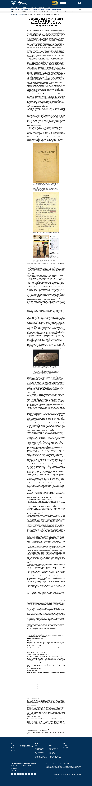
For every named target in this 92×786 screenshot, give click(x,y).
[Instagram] (20, 774)
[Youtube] (18, 774)
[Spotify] (32, 774)
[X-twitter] (15, 774)
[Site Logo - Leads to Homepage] (20, 3)
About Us (17, 7)
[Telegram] (23, 774)
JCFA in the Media (33, 7)
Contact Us (49, 7)
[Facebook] (12, 774)
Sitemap (68, 774)
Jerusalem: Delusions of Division (19, 14)
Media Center (41, 7)
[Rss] (26, 774)
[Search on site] (79, 3)
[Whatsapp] (35, 774)
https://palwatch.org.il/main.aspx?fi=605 (35, 629)
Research (24, 7)
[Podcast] (29, 774)
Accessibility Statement (76, 774)
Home (12, 7)
